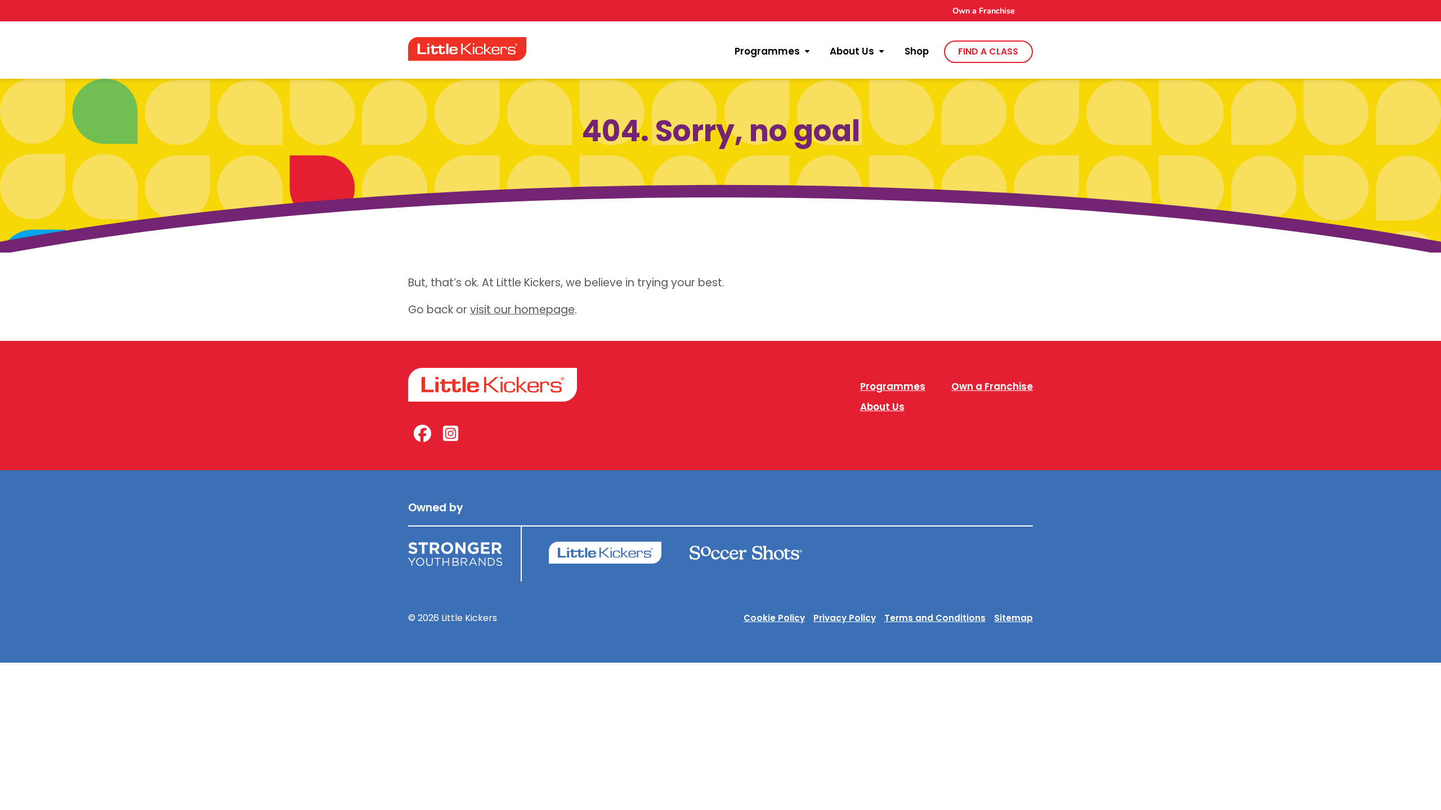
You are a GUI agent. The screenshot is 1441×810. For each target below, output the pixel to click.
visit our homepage (522, 309)
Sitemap (1013, 618)
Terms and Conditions (935, 618)
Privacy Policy (844, 618)
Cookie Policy (774, 618)
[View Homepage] (467, 49)
